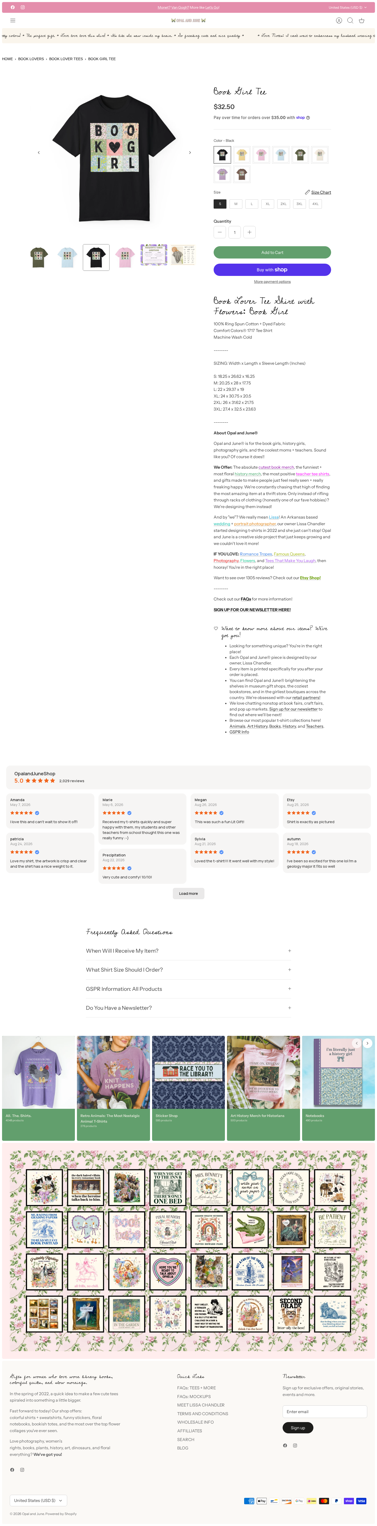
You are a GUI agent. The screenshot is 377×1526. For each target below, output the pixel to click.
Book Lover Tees (66, 59)
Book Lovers (31, 59)
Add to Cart (272, 252)
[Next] (251, 7)
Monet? (164, 7)
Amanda (17, 800)
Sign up (298, 1427)
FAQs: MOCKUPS (194, 1396)
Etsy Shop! (310, 577)
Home (7, 59)
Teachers (314, 726)
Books (275, 726)
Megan (201, 800)
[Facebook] (13, 7)
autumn (294, 839)
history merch (248, 473)
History (289, 726)
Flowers (247, 560)
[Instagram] (23, 7)
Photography (226, 560)
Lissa (274, 517)
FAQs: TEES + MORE (196, 1387)
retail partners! (306, 697)
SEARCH (185, 1439)
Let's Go (212, 7)
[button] (188, 893)
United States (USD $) (345, 7)
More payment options (272, 282)
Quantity (222, 221)
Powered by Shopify (61, 1514)
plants (42, 1447)
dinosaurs (81, 1447)
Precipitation (114, 855)
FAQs (246, 598)
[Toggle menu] (15, 20)
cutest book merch (276, 467)
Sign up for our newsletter (293, 709)
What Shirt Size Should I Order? (124, 969)
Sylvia (200, 839)
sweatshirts (50, 1417)
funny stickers (76, 1417)
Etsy (291, 800)
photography (31, 1441)
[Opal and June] (188, 20)
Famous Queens (289, 553)
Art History (257, 726)
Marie (108, 800)
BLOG (182, 1447)
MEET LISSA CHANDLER (201, 1404)
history (56, 1447)
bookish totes (44, 1423)
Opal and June (33, 1514)
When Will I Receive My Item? (122, 951)
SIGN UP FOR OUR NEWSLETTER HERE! (252, 609)
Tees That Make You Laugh (290, 560)
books (28, 1447)
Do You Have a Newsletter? (119, 1008)
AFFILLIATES (189, 1430)
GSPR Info (239, 731)
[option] (115, 158)
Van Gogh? (180, 7)
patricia (17, 839)
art (67, 1447)
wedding (222, 523)
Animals (237, 726)
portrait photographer (254, 523)
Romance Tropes (256, 553)
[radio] (222, 155)
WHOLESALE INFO (195, 1422)
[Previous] (126, 7)
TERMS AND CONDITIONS (202, 1413)
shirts (30, 1417)
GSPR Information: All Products (124, 989)
